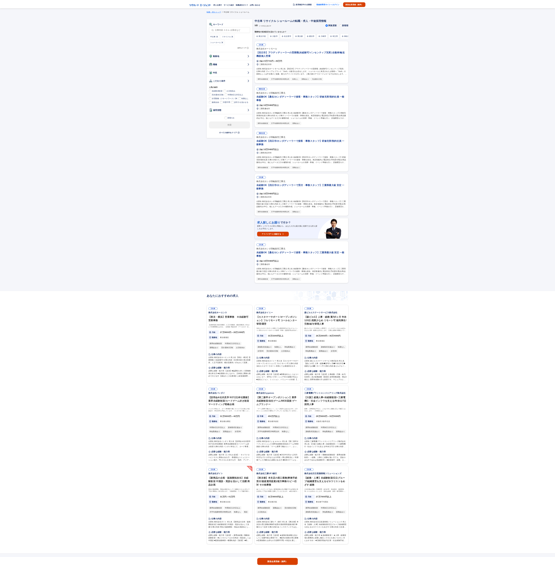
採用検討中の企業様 (304, 5)
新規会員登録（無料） (354, 5)
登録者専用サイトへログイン (327, 5)
